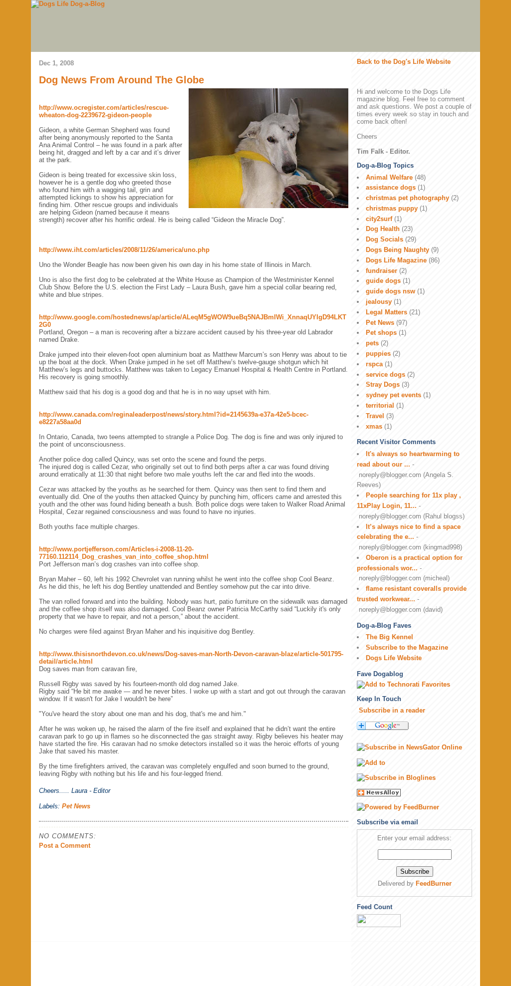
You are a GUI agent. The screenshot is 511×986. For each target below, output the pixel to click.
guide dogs (383, 280)
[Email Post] (113, 790)
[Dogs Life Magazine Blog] (414, 747)
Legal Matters (386, 312)
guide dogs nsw (390, 291)
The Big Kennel (389, 637)
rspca (374, 364)
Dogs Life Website (394, 658)
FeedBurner (434, 883)
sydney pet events (393, 395)
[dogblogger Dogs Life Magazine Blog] (414, 777)
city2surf (379, 219)
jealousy (379, 301)
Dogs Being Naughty (397, 249)
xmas (374, 426)
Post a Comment (64, 845)
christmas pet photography (407, 198)
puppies (378, 353)
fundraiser (381, 270)
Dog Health (383, 229)
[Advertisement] (157, 965)
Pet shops (381, 332)
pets (372, 343)
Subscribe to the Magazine (407, 647)
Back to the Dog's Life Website (404, 61)
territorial (380, 405)
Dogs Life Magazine (396, 260)
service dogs (385, 374)
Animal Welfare (389, 177)
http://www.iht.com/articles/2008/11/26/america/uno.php (124, 249)
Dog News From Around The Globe (121, 79)
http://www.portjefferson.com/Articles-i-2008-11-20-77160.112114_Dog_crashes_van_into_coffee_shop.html (124, 552)
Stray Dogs (383, 384)
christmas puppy (392, 208)
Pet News (76, 806)
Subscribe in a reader (392, 710)
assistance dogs (391, 187)
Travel (375, 416)
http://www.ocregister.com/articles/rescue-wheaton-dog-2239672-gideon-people (104, 111)
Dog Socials (384, 239)
